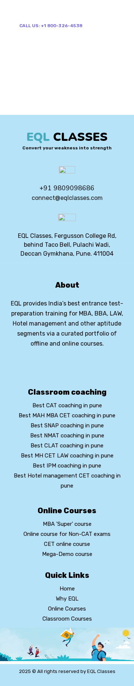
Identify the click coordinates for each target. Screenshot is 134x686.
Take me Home (23, 110)
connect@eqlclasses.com (67, 197)
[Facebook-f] (54, 364)
